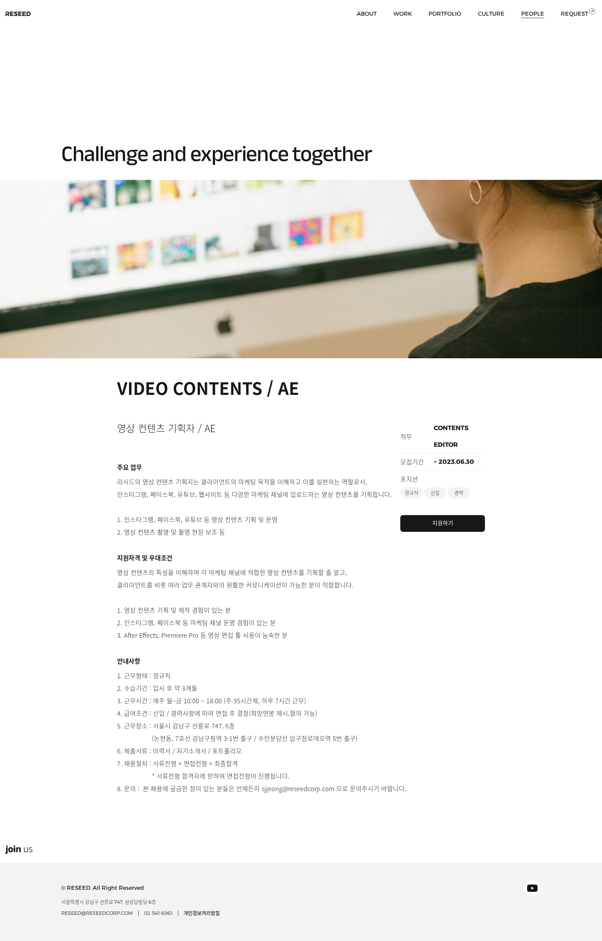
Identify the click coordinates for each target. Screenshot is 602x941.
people (532, 13)
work (402, 13)
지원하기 (442, 523)
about (367, 13)
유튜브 (532, 888)
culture (491, 13)
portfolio (445, 13)
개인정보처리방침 (202, 913)
